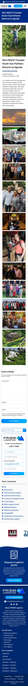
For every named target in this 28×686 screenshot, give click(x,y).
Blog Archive (8, 490)
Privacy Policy (8, 676)
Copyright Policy (19, 676)
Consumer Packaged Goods (14, 499)
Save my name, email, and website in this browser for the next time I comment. (13, 414)
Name (4, 402)
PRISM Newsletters (10, 507)
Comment (5, 381)
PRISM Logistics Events (11, 504)
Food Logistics (9, 501)
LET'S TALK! (14, 473)
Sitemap (20, 679)
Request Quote (18, 5)
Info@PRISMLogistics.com (15, 601)
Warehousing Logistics (12, 519)
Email (4, 410)
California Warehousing (12, 496)
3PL (5, 487)
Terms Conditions (10, 679)
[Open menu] (25, 6)
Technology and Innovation (13, 516)
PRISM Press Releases (9, 71)
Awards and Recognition (12, 493)
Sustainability (8, 513)
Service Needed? (9, 461)
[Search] (24, 430)
